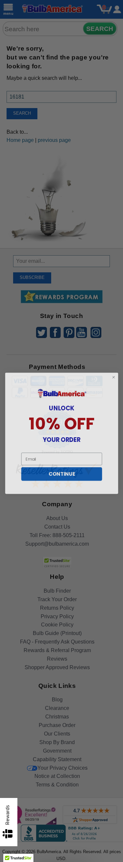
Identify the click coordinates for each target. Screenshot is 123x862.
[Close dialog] (113, 375)
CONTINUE (61, 471)
